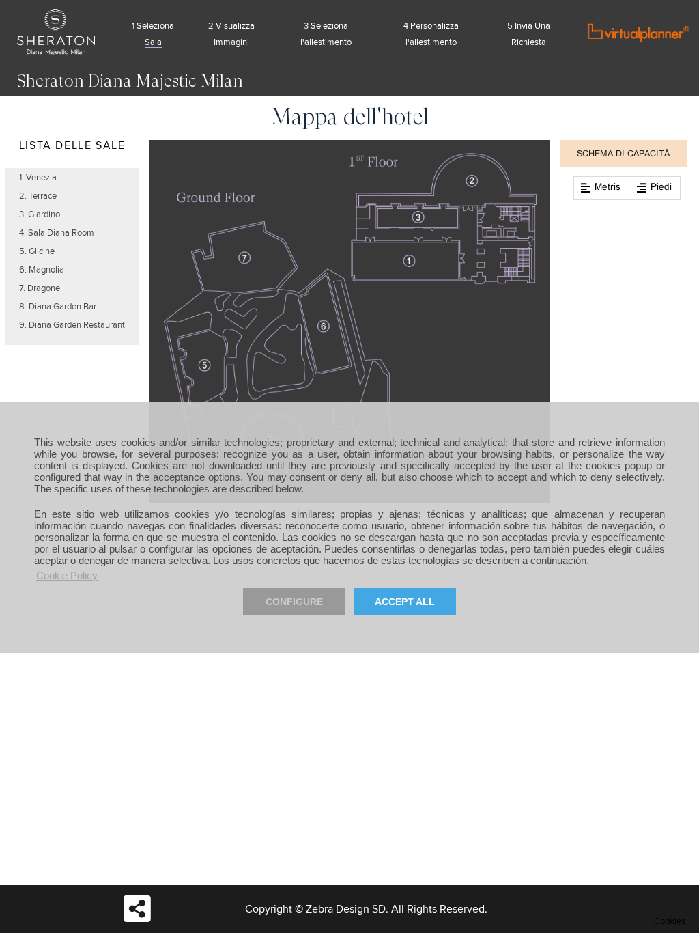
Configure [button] (294, 601)
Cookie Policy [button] (67, 575)
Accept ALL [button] (405, 601)
